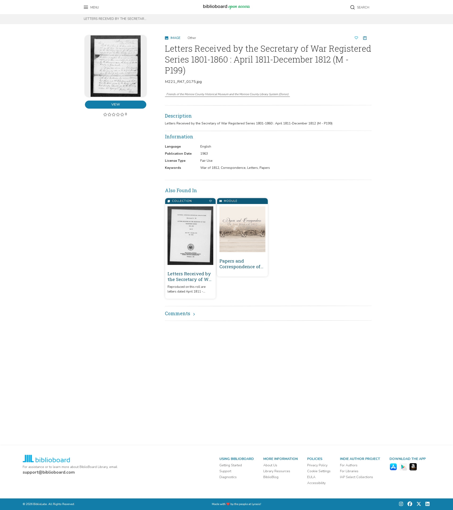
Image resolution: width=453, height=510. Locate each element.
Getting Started (230, 465)
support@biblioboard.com (49, 472)
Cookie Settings (319, 471)
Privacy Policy (317, 465)
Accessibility (316, 483)
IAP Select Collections (356, 477)
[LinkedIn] (426, 504)
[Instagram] (401, 504)
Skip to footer (24, 5)
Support (225, 471)
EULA (311, 477)
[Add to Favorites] (210, 201)
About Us (270, 465)
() (227, 94)
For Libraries (349, 471)
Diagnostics (228, 477)
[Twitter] (417, 504)
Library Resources (276, 471)
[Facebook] (408, 504)
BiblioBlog (270, 477)
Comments (177, 313)
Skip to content (25, 5)
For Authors (348, 465)
